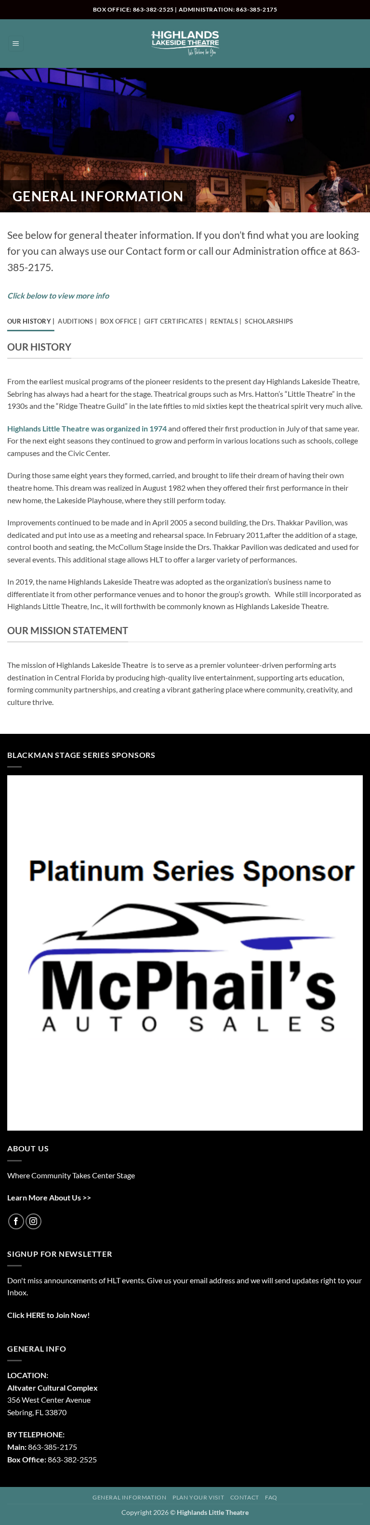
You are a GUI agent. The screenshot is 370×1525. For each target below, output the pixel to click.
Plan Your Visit (198, 1497)
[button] (16, 44)
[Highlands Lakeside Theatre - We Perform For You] (185, 43)
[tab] (30, 321)
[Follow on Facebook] (16, 1221)
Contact (244, 1497)
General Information (129, 1497)
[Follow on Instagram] (33, 1221)
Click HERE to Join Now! (48, 1314)
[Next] (347, 953)
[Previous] (23, 953)
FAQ (271, 1497)
